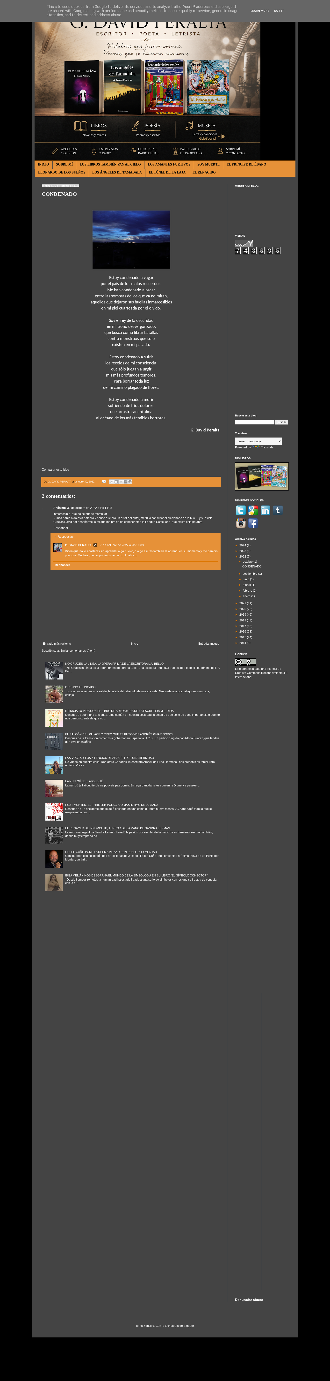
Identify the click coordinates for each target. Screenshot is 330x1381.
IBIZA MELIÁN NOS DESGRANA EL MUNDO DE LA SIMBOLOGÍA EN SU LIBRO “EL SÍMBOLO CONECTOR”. (136, 875)
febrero (248, 590)
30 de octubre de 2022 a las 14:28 (89, 508)
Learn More (260, 11)
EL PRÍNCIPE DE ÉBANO (246, 164)
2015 (243, 637)
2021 (243, 603)
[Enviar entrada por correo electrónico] (103, 481)
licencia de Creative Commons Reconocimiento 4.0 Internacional (261, 673)
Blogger (189, 1326)
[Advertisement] (261, 334)
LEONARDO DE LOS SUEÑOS (61, 172)
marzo (247, 585)
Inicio (134, 643)
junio (246, 579)
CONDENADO (251, 566)
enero (247, 596)
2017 (243, 626)
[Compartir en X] (120, 481)
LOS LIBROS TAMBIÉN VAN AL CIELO (110, 164)
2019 (243, 614)
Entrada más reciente (57, 643)
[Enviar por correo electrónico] (111, 481)
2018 (243, 620)
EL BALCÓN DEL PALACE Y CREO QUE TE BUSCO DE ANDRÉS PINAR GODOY (119, 734)
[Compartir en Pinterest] (130, 481)
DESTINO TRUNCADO (80, 687)
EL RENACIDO (204, 172)
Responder (60, 528)
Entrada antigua (208, 643)
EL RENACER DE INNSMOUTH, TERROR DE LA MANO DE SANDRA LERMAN (117, 828)
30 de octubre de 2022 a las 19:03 (121, 545)
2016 (243, 631)
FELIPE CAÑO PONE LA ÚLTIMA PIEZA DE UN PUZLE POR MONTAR (111, 852)
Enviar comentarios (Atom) (77, 650)
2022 (243, 556)
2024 (243, 545)
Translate (267, 447)
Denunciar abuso (249, 1300)
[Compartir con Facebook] (125, 481)
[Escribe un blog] (116, 481)
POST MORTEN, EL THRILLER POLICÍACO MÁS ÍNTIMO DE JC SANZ (111, 805)
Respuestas (65, 536)
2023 (243, 551)
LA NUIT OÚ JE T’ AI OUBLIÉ (84, 781)
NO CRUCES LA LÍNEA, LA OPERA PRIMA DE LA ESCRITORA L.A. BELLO (114, 663)
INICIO (43, 164)
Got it (279, 11)
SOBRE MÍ (64, 164)
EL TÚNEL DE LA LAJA (167, 172)
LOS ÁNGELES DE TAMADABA (117, 172)
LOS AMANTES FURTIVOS (169, 164)
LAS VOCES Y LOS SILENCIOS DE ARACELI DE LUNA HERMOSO (109, 758)
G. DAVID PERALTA (78, 545)
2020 (243, 609)
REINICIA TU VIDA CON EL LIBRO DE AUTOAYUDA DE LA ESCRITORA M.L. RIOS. (119, 711)
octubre (248, 561)
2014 (243, 643)
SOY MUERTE (208, 164)
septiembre (250, 573)
